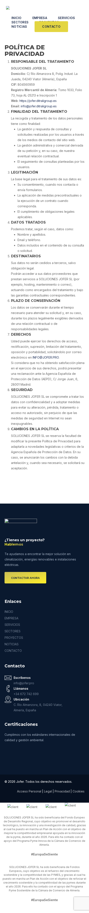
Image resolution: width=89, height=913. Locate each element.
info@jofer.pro (24, 683)
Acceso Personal (29, 791)
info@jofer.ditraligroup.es (39, 106)
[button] (25, 578)
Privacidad (63, 791)
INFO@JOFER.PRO (46, 357)
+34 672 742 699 (26, 694)
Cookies (78, 791)
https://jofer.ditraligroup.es (38, 101)
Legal (48, 791)
